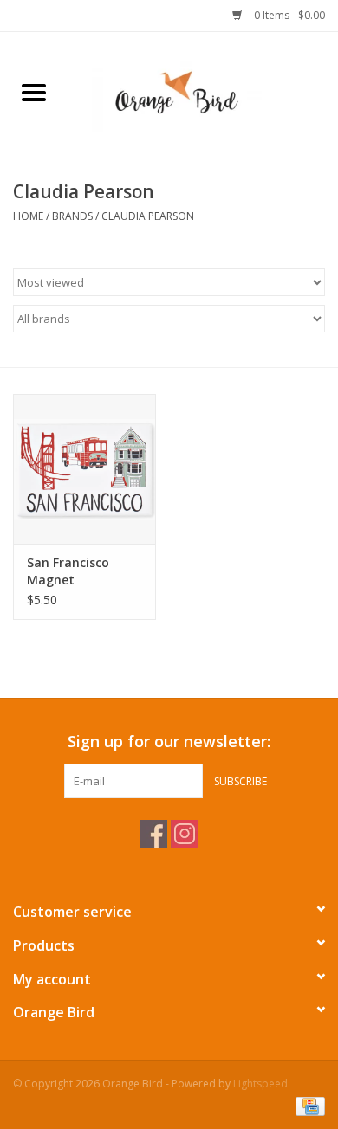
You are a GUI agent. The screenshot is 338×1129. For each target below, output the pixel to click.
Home (28, 216)
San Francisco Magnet (68, 571)
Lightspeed (260, 1083)
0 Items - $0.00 (288, 15)
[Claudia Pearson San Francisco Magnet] (84, 469)
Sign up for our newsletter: (169, 741)
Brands (72, 216)
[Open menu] (34, 91)
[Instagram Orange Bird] (184, 834)
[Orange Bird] (203, 93)
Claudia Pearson (147, 216)
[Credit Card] (307, 1105)
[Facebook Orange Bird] (153, 834)
